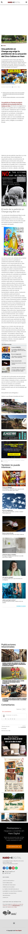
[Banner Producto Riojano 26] (14, 42)
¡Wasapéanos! (6, 895)
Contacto (5, 897)
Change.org (6, 460)
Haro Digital (19, 930)
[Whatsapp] (16, 868)
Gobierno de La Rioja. (12, 907)
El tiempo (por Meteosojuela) (11, 889)
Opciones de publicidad (9, 884)
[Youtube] (13, 868)
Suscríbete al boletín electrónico (12, 891)
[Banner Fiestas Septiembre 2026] (14, 254)
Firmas (22, 460)
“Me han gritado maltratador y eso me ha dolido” (13, 97)
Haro (4, 45)
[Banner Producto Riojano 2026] (14, 820)
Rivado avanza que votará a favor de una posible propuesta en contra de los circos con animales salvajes (13, 94)
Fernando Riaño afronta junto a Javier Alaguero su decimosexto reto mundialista (13, 682)
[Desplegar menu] (26, 2)
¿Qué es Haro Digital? (8, 880)
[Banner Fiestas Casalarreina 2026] (14, 809)
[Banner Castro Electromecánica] (14, 439)
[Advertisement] (14, 19)
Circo (12, 460)
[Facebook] (4, 868)
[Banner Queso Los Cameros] (14, 755)
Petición (5, 461)
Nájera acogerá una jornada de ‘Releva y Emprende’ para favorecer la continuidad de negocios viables (14, 664)
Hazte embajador (7, 882)
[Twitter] (7, 868)
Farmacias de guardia (8, 886)
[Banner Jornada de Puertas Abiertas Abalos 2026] (14, 791)
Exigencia (17, 460)
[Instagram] (10, 868)
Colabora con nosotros (9, 893)
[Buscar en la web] (1, 2)
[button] (14, 923)
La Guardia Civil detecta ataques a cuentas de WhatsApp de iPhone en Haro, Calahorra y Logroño (14, 700)
